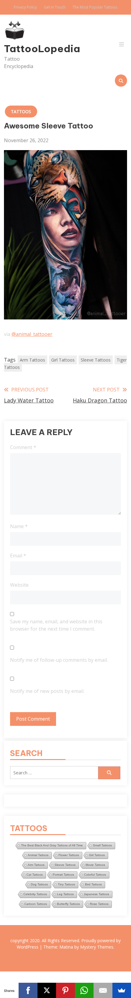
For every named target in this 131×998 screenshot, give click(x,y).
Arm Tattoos (32, 360)
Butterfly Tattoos (68, 904)
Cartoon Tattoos (35, 904)
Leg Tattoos (65, 894)
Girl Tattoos (63, 360)
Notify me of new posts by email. (47, 691)
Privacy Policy (25, 7)
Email (18, 555)
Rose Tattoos (99, 904)
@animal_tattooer (32, 334)
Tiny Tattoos (66, 884)
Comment (23, 447)
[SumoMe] (121, 990)
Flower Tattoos (68, 855)
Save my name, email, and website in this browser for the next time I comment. (56, 625)
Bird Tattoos (93, 884)
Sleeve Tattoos (96, 360)
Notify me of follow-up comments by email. (59, 660)
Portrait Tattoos (63, 874)
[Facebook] (28, 990)
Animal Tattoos (38, 855)
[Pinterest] (65, 990)
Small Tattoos (102, 845)
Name (19, 526)
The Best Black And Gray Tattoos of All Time (52, 845)
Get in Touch (55, 7)
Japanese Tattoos (96, 894)
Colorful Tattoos (95, 874)
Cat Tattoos (35, 874)
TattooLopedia (22, 48)
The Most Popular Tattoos (95, 7)
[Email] (103, 990)
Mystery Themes (96, 947)
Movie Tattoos (95, 864)
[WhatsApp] (84, 990)
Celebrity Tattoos (35, 894)
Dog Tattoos (39, 884)
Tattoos (21, 111)
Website (19, 585)
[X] (46, 990)
